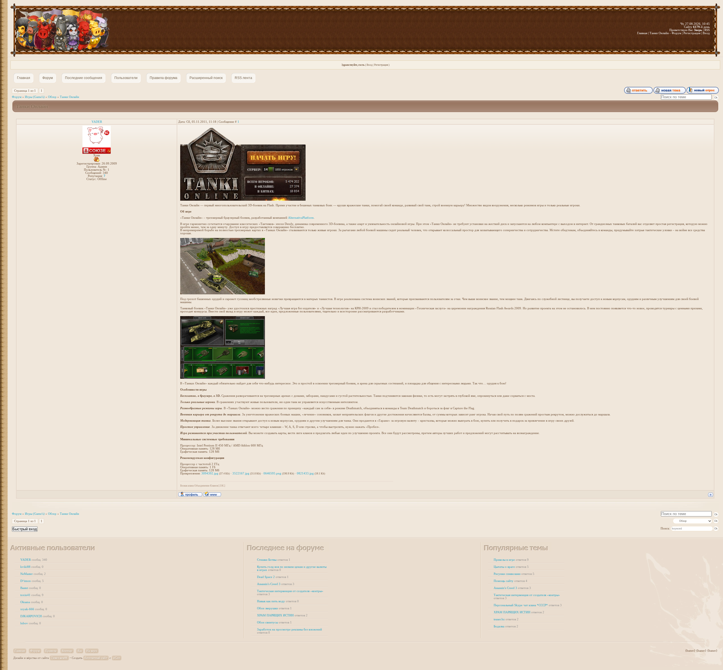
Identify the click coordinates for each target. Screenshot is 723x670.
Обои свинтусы (274, 622)
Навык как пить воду (278, 601)
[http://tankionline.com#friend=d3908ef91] (210, 199)
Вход (370, 65)
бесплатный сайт (96, 658)
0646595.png (272, 473)
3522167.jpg (240, 473)
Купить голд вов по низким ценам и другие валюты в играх (291, 568)
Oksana (31, 602)
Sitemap (67, 651)
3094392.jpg (209, 473)
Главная (20, 651)
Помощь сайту (510, 581)
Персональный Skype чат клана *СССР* (528, 605)
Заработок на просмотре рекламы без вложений (289, 631)
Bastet (30, 588)
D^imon (32, 581)
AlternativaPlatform (301, 217)
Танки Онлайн (69, 96)
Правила (50, 651)
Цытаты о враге (511, 566)
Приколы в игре (511, 559)
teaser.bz (506, 619)
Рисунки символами (514, 573)
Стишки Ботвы (273, 559)
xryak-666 (33, 609)
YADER (97, 121)
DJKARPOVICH (37, 616)
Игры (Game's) (35, 96)
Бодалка (506, 626)
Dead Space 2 (273, 577)
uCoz (116, 658)
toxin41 (31, 595)
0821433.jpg (305, 473)
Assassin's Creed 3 (275, 584)
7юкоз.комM (59, 658)
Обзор (52, 96)
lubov (30, 623)
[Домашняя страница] (212, 493)
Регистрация (381, 65)
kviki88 (31, 566)
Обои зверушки (274, 608)
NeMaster (33, 573)
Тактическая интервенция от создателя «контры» (290, 593)
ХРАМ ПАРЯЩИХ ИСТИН (282, 615)
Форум (16, 96)
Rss (80, 651)
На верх (91, 651)
